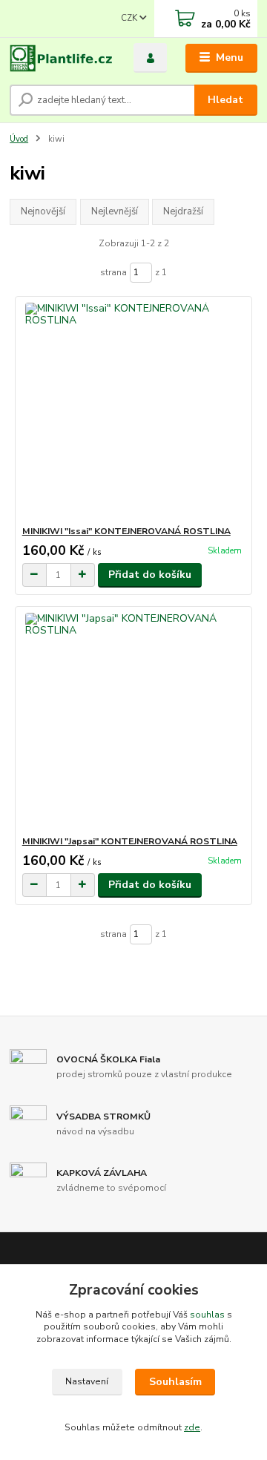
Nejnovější (43, 211)
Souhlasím (175, 1382)
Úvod (19, 139)
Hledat (225, 100)
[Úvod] (61, 58)
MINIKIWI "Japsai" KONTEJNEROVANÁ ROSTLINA (129, 841)
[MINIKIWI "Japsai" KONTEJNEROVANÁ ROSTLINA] (133, 721)
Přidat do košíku (149, 575)
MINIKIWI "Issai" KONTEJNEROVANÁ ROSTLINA (126, 531)
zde (192, 1427)
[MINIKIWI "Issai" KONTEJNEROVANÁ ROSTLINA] (133, 411)
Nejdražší (183, 211)
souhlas (207, 1315)
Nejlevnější (114, 211)
